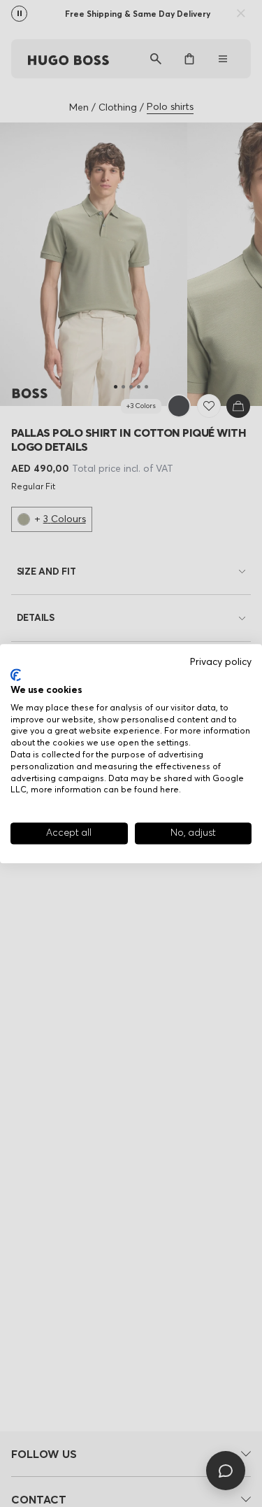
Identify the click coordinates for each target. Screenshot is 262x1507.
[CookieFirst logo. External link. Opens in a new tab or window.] (15, 675)
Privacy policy (221, 662)
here (169, 790)
